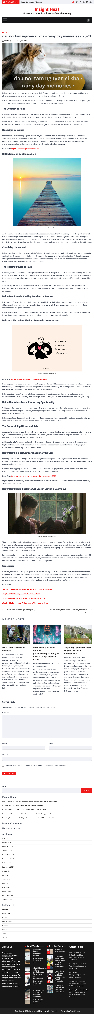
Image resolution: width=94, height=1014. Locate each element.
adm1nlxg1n (8, 41)
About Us (38, 2)
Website (5, 754)
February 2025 (7, 847)
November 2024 (8, 859)
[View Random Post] (73, 2)
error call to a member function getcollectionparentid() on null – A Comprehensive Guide (46, 653)
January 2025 (7, 851)
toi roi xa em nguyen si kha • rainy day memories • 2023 (33, 476)
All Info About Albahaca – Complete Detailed (29, 379)
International (7, 921)
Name (5, 743)
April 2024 (6, 887)
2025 (27, 1011)
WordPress (74, 1011)
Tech (4, 934)
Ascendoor (55, 1011)
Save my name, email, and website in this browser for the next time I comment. (36, 765)
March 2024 (6, 891)
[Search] (88, 20)
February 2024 (7, 895)
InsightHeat (7, 955)
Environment (7, 913)
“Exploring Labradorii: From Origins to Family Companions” (77, 650)
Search (5, 786)
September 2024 (8, 867)
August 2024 (6, 871)
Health (4, 917)
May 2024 (5, 883)
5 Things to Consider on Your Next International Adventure (23, 806)
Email (51, 743)
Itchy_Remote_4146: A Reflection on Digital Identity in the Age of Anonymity (29, 802)
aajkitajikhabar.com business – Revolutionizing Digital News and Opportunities (40, 973)
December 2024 (8, 855)
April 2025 (6, 838)
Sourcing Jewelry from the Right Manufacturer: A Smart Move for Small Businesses (31, 818)
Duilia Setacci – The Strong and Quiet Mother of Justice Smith (24, 810)
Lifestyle (5, 925)
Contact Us (30, 2)
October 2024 (7, 863)
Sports (4, 929)
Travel (4, 938)
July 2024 (5, 875)
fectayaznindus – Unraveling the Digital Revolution (38, 993)
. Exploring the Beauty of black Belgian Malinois (21, 594)
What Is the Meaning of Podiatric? (13, 649)
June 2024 (6, 879)
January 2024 (7, 899)
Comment (6, 712)
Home (23, 2)
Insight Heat (47, 9)
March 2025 (6, 843)
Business (5, 32)
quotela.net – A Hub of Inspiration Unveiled (38, 953)
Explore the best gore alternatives (25, 148)
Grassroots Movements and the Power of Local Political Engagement (26, 814)
